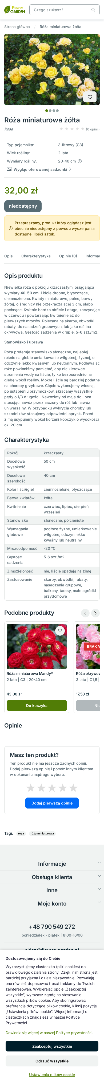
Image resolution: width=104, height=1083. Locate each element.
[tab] (46, 110)
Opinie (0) (68, 256)
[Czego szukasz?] (93, 9)
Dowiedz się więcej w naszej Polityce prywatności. (49, 1032)
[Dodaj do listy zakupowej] (90, 96)
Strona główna (17, 26)
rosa (21, 833)
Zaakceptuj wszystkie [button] (52, 1046)
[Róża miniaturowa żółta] (14, 9)
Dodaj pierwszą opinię (52, 803)
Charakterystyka (36, 256)
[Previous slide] (85, 613)
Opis (8, 256)
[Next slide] (95, 613)
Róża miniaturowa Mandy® (30, 673)
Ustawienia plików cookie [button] (52, 1074)
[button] (79, 129)
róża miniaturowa (42, 833)
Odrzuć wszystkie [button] (52, 1061)
